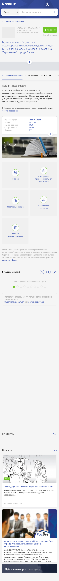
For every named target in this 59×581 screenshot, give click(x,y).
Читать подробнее (10, 111)
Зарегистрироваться (14, 302)
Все (54, 434)
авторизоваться (36, 302)
